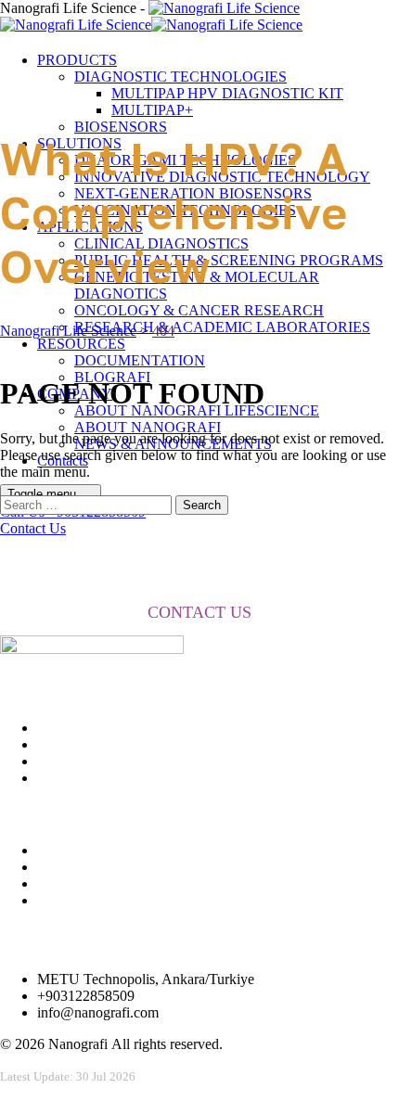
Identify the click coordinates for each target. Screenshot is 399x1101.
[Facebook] (47, 850)
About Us (66, 728)
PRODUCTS (77, 60)
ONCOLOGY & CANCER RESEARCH (199, 310)
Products (62, 778)
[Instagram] (47, 883)
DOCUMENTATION (139, 360)
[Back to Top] (10, 1092)
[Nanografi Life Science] (151, 16)
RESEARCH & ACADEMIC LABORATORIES (222, 327)
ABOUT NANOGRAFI (147, 427)
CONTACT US (199, 612)
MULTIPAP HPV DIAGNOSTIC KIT (227, 93)
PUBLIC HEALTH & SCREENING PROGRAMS (228, 260)
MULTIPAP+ (152, 110)
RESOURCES (81, 344)
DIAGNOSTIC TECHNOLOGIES (180, 76)
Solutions (64, 761)
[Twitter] (47, 867)
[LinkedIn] (47, 900)
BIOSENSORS (120, 126)
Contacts (62, 744)
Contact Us (33, 528)
